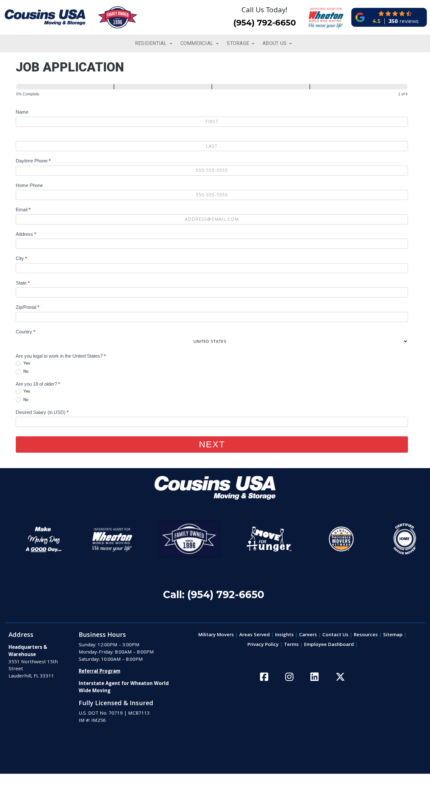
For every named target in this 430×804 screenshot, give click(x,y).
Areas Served (254, 634)
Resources (366, 634)
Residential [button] (151, 43)
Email (23, 209)
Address (26, 234)
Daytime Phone (33, 160)
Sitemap (393, 634)
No (25, 371)
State (23, 283)
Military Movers (216, 634)
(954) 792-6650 (264, 22)
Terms (291, 644)
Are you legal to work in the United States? (61, 356)
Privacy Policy (263, 644)
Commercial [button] (197, 43)
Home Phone (29, 185)
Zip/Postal (27, 307)
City (21, 258)
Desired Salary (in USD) (42, 412)
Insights (284, 634)
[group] (212, 91)
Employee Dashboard (329, 644)
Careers (308, 634)
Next (212, 444)
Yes (26, 363)
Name (22, 112)
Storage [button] (238, 43)
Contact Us (335, 634)
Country (25, 331)
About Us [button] (275, 43)
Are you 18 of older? (38, 384)
